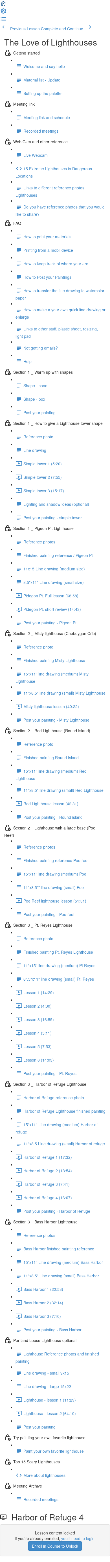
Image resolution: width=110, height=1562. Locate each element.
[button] (3, 5)
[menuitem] (3, 13)
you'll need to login (77, 1538)
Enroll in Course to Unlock (55, 1546)
